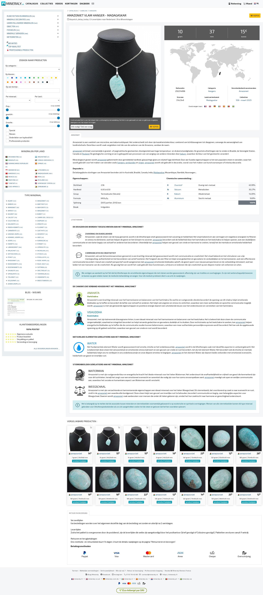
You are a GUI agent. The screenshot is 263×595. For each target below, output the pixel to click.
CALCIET (12, 217)
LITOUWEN (43, 170)
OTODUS (42, 254)
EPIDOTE (42, 224)
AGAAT (12, 201)
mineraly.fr (78, 579)
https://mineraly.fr (170, 574)
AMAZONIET (43, 201)
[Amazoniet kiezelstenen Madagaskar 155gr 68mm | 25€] (221, 479)
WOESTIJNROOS (44, 280)
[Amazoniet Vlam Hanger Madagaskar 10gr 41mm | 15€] (108, 438)
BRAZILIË (13, 160)
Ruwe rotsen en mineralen (21, 16)
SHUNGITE (13, 270)
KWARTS (12, 244)
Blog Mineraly (93, 574)
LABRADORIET (15, 247)
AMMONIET (13, 207)
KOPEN (255, 15)
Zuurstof (178, 185)
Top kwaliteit (14, 46)
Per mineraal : (11, 96)
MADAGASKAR (45, 173)
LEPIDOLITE (42, 247)
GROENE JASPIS (15, 234)
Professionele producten (21, 50)
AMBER (12, 204)
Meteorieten (14, 37)
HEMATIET (42, 234)
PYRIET (12, 257)
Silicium (177, 189)
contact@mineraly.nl (150, 574)
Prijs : (8, 106)
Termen (75, 571)
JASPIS (12, 240)
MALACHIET (13, 250)
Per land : (38, 96)
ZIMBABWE (43, 186)
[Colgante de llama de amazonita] (224, 106)
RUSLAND (43, 180)
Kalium (177, 194)
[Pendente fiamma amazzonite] (219, 106)
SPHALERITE (13, 274)
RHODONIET (13, 260)
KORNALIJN (42, 240)
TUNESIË (12, 183)
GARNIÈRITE (13, 230)
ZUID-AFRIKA (14, 186)
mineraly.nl (158, 579)
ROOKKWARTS (15, 264)
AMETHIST (42, 204)
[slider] (7, 109)
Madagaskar (211, 100)
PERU (41, 177)
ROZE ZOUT (43, 264)
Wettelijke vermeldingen (89, 571)
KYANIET (41, 244)
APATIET (12, 211)
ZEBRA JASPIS (14, 284)
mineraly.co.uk (94, 579)
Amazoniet (243, 91)
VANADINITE (43, 277)
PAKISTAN (13, 180)
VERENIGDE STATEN (46, 183)
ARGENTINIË (43, 157)
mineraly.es (143, 579)
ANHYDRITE (42, 207)
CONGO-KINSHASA (46, 160)
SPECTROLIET (43, 270)
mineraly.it (128, 579)
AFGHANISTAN (15, 157)
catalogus (73, 11)
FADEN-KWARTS (15, 227)
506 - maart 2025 (243, 100)
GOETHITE (42, 230)
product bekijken (79, 461)
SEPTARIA (42, 267)
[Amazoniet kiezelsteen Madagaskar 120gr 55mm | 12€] (221, 438)
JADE (40, 237)
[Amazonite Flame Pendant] (210, 106)
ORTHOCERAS (14, 254)
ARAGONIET (42, 211)
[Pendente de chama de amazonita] (229, 106)
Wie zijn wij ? (120, 571)
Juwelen (83, 11)
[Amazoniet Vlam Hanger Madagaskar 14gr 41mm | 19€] (164, 438)
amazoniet (76, 453)
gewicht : (9, 114)
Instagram (118, 574)
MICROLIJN (42, 250)
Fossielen (13, 30)
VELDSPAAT (13, 280)
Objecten (13, 26)
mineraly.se (187, 579)
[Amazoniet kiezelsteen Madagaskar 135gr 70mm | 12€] (164, 479)
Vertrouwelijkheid (107, 571)
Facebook (106, 574)
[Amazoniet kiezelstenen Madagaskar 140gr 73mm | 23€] (192, 438)
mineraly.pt (172, 579)
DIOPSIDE (42, 221)
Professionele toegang (154, 571)
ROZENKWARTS (15, 267)
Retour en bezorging (135, 571)
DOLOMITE (13, 224)
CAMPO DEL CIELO (45, 217)
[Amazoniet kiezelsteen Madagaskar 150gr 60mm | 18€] (108, 479)
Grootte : (9, 122)
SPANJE (42, 163)
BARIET (41, 214)
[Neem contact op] (93, 3)
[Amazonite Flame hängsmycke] (233, 106)
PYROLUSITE (43, 257)
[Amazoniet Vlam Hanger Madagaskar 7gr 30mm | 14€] (80, 438)
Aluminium (179, 198)
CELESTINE (13, 221)
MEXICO (12, 177)
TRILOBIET (13, 277)
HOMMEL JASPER (15, 237)
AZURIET (12, 214)
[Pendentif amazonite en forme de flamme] (205, 106)
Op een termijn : (12, 87)
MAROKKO (13, 173)
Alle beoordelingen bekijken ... (47, 348)
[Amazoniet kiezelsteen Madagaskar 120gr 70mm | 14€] (192, 479)
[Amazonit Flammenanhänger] (215, 106)
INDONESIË (13, 170)
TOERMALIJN (43, 274)
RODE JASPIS (43, 260)
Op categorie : (11, 66)
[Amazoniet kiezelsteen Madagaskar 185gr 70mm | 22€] (136, 479)
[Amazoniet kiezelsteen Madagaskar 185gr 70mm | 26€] (249, 438)
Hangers (93, 11)
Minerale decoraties (18, 19)
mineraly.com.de (112, 579)
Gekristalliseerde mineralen (22, 23)
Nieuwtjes (12, 43)
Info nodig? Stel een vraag (81, 127)
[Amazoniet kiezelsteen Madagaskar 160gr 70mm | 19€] (80, 479)
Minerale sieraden (17, 33)
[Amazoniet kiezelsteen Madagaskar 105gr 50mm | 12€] (249, 479)
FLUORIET (42, 227)
